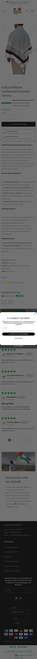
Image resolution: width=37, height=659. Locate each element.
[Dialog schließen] (35, 314)
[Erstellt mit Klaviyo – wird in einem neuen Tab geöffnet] (18, 346)
